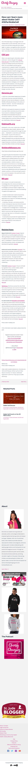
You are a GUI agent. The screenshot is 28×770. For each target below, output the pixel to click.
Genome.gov (7, 93)
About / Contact (4, 725)
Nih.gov (5, 179)
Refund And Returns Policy (14, 744)
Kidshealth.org (8, 124)
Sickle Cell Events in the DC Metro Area (12, 414)
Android (13, 233)
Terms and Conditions (14, 748)
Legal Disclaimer (4, 727)
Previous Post (5, 381)
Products (14, 742)
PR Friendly (3, 731)
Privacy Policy (14, 741)
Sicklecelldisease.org (11, 148)
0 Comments (5, 24)
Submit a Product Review (6, 729)
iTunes (17, 233)
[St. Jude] (14, 710)
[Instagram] (16, 751)
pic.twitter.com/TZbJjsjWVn (14, 342)
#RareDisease (19, 340)
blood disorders (12, 408)
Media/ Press (3, 733)
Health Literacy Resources (6, 736)
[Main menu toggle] (25, 3)
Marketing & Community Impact (8, 734)
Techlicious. (5, 286)
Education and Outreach (18, 300)
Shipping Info (14, 746)
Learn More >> (5, 569)
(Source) (18, 297)
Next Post (24, 381)
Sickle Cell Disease (9, 405)
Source (18, 120)
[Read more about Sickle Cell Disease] (14, 398)
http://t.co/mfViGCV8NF (14, 338)
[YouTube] (20, 751)
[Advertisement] (11, 680)
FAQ (14, 739)
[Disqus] (14, 441)
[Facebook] (8, 751)
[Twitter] (12, 751)
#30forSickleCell (10, 340)
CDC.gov (5, 55)
